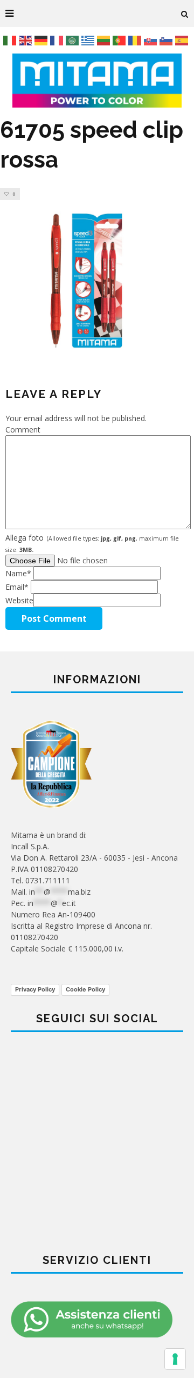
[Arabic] (73, 40)
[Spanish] (183, 40)
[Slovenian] (167, 40)
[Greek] (89, 40)
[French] (58, 40)
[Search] (185, 13)
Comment (22, 429)
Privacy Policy (35, 989)
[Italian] (11, 40)
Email (17, 587)
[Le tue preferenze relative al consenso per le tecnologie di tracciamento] (175, 1359)
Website (19, 600)
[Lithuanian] (105, 40)
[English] (26, 40)
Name (18, 573)
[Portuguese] (120, 40)
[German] (42, 40)
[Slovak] (152, 40)
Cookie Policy (85, 989)
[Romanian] (136, 40)
